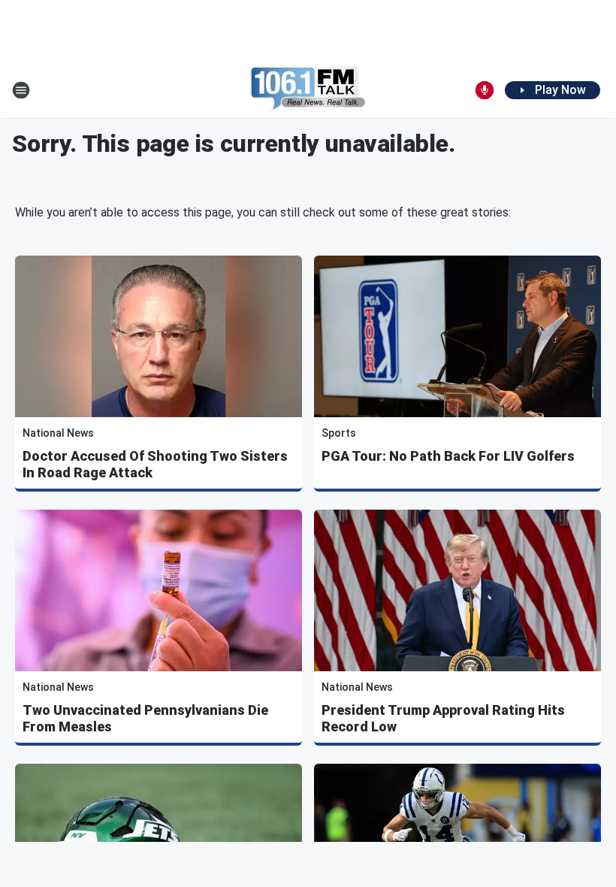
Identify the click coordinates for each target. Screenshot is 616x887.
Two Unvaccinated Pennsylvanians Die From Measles (145, 718)
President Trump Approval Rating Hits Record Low (443, 718)
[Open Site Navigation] (21, 90)
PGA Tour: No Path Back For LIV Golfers (448, 456)
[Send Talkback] (485, 90)
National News (58, 433)
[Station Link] (308, 90)
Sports (339, 433)
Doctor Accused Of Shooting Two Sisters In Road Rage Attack (155, 464)
